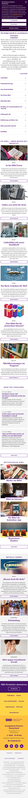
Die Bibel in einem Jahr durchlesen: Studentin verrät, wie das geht (13, 396)
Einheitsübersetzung (7, 83)
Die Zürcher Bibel (6, 95)
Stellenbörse (10, 695)
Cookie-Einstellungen (9, 758)
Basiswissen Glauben (14, 539)
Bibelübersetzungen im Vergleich (14, 364)
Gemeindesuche (14, 712)
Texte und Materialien (10, 701)
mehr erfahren (14, 180)
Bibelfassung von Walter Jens (9, 120)
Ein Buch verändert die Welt (14, 286)
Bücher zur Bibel (14, 480)
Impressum (9, 753)
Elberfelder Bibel (5, 101)
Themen (18, 695)
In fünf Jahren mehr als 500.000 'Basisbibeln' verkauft (13, 415)
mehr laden (14, 455)
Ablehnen (14, 24)
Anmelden (14, 688)
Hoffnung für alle (6, 114)
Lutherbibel (4, 78)
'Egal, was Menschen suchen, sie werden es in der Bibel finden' (13, 435)
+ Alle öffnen (23, 73)
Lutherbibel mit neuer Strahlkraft (14, 243)
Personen (21, 701)
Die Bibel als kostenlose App (14, 518)
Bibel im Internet (14, 499)
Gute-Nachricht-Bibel (7, 89)
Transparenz (20, 758)
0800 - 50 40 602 (15, 735)
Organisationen (10, 707)
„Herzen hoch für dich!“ (14, 579)
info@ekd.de (15, 741)
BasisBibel (4, 131)
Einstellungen (14, 28)
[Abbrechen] (26, 2)
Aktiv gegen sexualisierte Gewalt (14, 660)
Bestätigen (14, 20)
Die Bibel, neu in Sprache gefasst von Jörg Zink (11, 107)
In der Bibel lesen (14, 165)
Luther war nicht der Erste (14, 204)
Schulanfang (14, 620)
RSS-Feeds (19, 707)
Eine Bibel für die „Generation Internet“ (14, 324)
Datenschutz (16, 14)
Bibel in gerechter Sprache (8, 126)
